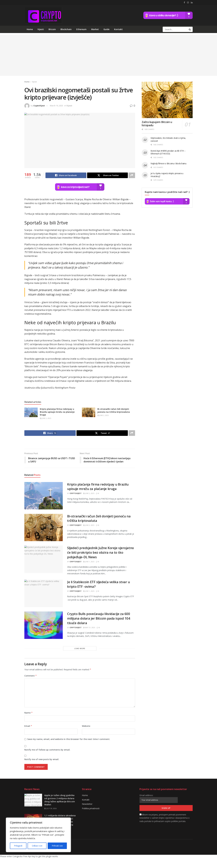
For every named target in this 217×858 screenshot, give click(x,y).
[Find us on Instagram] (188, 2)
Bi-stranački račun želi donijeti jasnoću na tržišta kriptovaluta (113, 410)
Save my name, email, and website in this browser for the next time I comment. (68, 739)
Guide (106, 29)
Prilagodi (18, 845)
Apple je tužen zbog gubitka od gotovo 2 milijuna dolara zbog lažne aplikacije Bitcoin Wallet (59, 800)
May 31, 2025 (89, 627)
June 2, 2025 (46, 418)
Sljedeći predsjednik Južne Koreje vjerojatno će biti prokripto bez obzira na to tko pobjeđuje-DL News (100, 552)
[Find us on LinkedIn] (192, 2)
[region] (38, 835)
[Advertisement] (108, 55)
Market (95, 29)
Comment (30, 675)
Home (30, 29)
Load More (79, 648)
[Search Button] (190, 29)
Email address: (146, 795)
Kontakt (118, 29)
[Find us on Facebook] (184, 2)
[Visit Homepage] (43, 15)
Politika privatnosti (90, 808)
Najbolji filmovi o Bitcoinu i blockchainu (168, 163)
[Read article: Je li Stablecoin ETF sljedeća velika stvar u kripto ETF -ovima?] (43, 593)
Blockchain (66, 29)
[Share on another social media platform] (132, 175)
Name (28, 712)
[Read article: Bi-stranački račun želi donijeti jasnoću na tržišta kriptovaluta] (88, 412)
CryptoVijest (39, 105)
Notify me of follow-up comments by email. (47, 749)
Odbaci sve (37, 845)
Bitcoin (52, 29)
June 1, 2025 (89, 561)
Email (28, 726)
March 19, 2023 (56, 105)
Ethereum (81, 29)
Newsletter (87, 804)
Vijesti (40, 29)
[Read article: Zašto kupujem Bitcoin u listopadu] (167, 100)
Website (86, 726)
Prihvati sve (57, 845)
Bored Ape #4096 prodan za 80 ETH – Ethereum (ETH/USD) (168, 152)
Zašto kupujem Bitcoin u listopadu (157, 123)
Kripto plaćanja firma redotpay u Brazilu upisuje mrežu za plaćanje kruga (57, 412)
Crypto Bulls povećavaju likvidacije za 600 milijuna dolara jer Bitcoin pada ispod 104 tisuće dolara (98, 618)
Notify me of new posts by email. (41, 759)
